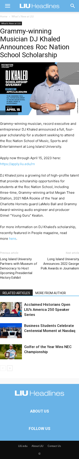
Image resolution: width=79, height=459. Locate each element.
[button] (7, 6)
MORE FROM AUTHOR (50, 293)
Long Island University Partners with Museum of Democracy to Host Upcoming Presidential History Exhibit (18, 268)
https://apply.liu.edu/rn (17, 164)
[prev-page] (2, 368)
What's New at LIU (23, 16)
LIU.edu (22, 446)
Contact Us (54, 446)
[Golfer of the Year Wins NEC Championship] (11, 351)
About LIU (37, 446)
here (12, 238)
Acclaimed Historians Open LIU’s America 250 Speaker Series (47, 309)
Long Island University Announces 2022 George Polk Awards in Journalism (60, 263)
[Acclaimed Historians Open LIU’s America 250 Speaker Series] (11, 309)
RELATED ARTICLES (16, 293)
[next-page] (10, 368)
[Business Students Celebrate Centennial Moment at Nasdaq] (11, 330)
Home (3, 16)
